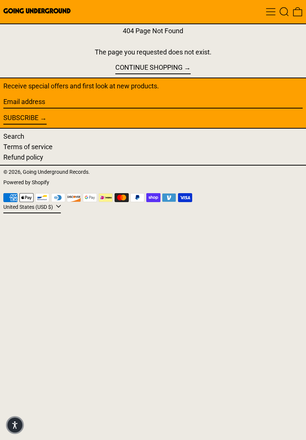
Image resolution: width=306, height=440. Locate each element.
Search (13, 136)
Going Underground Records (55, 172)
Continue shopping (148, 67)
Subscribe (20, 118)
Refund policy (23, 157)
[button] (284, 11)
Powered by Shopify (26, 182)
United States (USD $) (28, 207)
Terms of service (28, 147)
